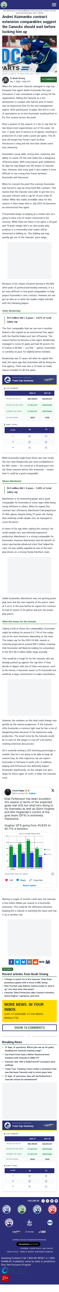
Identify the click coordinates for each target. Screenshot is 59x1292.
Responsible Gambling (44, 1252)
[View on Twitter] (52, 792)
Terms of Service (27, 1252)
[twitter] (17, 962)
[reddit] (35, 962)
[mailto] (29, 962)
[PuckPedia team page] (47, 962)
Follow (32, 793)
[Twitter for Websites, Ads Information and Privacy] (52, 873)
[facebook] (11, 962)
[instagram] (47, 1201)
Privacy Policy (13, 1252)
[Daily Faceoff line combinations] (41, 962)
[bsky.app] (23, 962)
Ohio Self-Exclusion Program (16, 1264)
